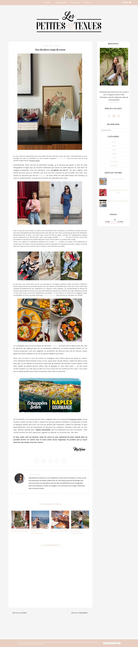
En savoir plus (110, 643)
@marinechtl (62, 158)
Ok (119, 643)
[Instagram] (125, 2)
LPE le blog (34, 474)
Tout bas (62, 237)
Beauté (114, 146)
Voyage (114, 153)
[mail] (130, 2)
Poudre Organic (49, 295)
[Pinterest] (127, 2)
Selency (42, 175)
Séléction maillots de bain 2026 (118, 201)
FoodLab (55, 346)
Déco (51, 46)
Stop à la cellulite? (118, 179)
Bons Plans (114, 161)
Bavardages (114, 165)
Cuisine (45, 46)
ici (75, 366)
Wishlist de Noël (19, 531)
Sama (56, 242)
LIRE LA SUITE (114, 102)
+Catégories (61, 3)
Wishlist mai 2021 (59, 531)
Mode (57, 46)
